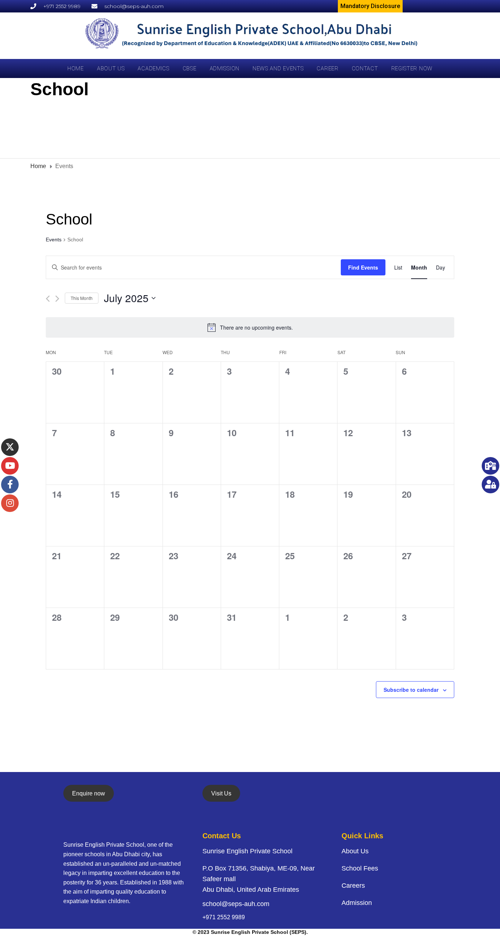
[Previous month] (48, 298)
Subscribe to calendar (411, 689)
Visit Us (221, 793)
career (327, 68)
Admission (224, 68)
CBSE (190, 68)
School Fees (360, 868)
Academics (153, 68)
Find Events (363, 267)
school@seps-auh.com (235, 904)
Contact (365, 68)
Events (53, 239)
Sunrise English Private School (247, 851)
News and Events (278, 68)
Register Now (412, 68)
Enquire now (88, 793)
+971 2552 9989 (223, 917)
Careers (353, 885)
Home (75, 68)
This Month (82, 298)
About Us (111, 68)
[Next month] (57, 298)
